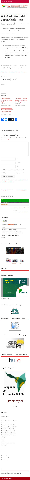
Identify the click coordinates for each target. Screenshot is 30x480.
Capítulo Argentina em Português (8, 420)
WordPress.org (4, 459)
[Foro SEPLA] (13, 235)
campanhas (3, 418)
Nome (18, 159)
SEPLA (3, 23)
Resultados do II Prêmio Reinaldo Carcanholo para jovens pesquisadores (7, 109)
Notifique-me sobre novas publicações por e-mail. (13, 173)
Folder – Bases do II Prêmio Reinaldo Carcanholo (14, 72)
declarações (3, 437)
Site (17, 166)
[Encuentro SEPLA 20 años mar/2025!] (15, 212)
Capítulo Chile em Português (7, 424)
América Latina (18, 23)
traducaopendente (12, 472)
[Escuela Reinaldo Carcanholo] (15, 253)
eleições (3, 439)
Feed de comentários (5, 457)
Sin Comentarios (11, 24)
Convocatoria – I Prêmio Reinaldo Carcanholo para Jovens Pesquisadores (21, 100)
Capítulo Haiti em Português (7, 429)
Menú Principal (8, 2)
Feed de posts (4, 456)
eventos (2, 473)
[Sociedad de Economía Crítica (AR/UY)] (15, 309)
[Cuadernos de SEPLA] (15, 296)
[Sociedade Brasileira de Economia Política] (15, 324)
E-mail (18, 162)
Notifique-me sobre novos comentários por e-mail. (13, 170)
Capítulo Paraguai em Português (8, 433)
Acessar (2, 453)
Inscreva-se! (15, 406)
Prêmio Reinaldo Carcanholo (7, 443)
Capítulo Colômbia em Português (8, 426)
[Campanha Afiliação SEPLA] (15, 386)
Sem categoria (4, 445)
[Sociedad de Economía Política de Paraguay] (15, 342)
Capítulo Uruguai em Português (8, 435)
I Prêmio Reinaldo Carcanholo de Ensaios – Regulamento (6, 100)
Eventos (3, 441)
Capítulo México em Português (8, 431)
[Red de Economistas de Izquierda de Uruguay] (15, 359)
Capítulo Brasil (4, 422)
